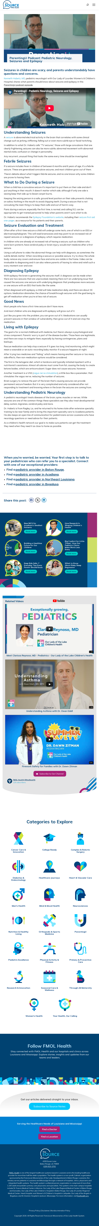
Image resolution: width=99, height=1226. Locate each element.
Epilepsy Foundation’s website (48, 217)
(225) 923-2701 (49, 1166)
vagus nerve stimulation (45, 373)
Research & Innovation (18, 988)
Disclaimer (45, 1211)
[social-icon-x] (84, 1066)
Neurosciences (80, 906)
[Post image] (13, 527)
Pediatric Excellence (18, 960)
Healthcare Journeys (49, 878)
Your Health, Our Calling (65, 1016)
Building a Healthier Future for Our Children (33, 545)
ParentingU (80, 932)
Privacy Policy (34, 1211)
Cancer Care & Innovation (18, 851)
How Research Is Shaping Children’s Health (73, 525)
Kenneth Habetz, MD (14, 78)
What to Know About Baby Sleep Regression (73, 565)
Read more (30, 531)
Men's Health (18, 906)
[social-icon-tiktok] (42, 1066)
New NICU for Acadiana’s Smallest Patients (33, 525)
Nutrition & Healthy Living (18, 933)
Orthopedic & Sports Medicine (49, 933)
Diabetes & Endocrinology (18, 879)
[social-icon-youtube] (28, 1066)
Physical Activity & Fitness (49, 961)
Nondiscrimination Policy (60, 1211)
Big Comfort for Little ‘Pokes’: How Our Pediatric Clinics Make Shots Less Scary (74, 545)
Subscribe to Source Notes (49, 1106)
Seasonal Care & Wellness (49, 989)
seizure (9, 137)
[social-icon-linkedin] (56, 1066)
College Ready (49, 850)
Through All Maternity (80, 988)
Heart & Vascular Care (80, 878)
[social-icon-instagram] (70, 1066)
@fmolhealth (29, 780)
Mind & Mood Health (49, 906)
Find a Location (49, 1136)
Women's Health (34, 1016)
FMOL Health (18, 780)
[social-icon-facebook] (14, 1066)
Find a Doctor (49, 1129)
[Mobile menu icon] (93, 4)
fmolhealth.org (83, 1196)
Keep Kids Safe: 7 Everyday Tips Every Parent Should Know (33, 565)
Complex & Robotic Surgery (80, 851)
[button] (31, 500)
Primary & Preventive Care (80, 961)
